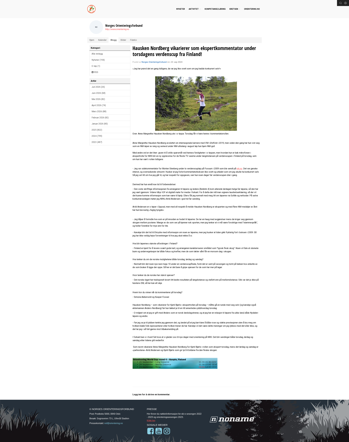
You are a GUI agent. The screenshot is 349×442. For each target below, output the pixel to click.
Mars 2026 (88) (99, 111)
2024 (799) (97, 136)
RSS (96, 72)
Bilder (123, 40)
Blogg (114, 40)
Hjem (91, 40)
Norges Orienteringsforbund (154, 62)
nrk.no (239, 168)
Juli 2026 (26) (98, 87)
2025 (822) (97, 130)
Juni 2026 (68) (98, 93)
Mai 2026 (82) (98, 99)
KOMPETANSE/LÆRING (215, 9)
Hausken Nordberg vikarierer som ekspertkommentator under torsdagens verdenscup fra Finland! (194, 51)
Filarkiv (133, 40)
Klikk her (151, 420)
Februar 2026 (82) (100, 117)
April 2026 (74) (99, 105)
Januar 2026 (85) (100, 123)
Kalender (102, 40)
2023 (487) (97, 142)
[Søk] (340, 3)
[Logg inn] (345, 3)
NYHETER (180, 9)
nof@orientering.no (113, 423)
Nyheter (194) (98, 60)
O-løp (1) (96, 66)
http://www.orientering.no (117, 29)
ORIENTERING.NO (252, 9)
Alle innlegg (97, 53)
